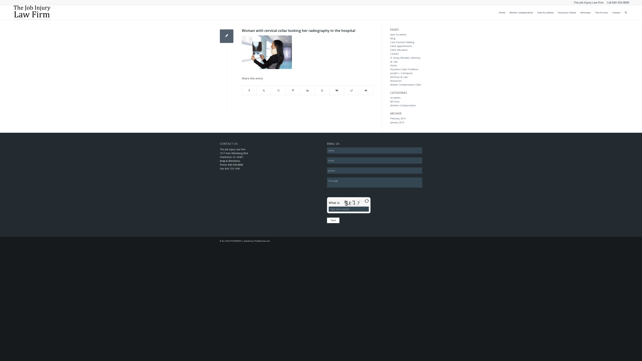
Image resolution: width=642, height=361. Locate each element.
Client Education (399, 49)
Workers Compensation (403, 105)
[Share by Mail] (366, 90)
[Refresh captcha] (367, 201)
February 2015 (398, 118)
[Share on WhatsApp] (278, 90)
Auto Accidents (398, 34)
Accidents (395, 97)
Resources (396, 80)
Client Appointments (401, 46)
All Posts (395, 101)
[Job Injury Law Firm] (32, 12)
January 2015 (397, 122)
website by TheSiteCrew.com (257, 241)
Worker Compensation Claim (405, 84)
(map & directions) (230, 160)
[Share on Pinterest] (293, 90)
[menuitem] (502, 12)
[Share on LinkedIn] (307, 90)
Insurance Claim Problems (404, 69)
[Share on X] (264, 90)
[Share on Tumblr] (322, 90)
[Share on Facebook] (249, 90)
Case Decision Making (402, 42)
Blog (392, 38)
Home (393, 65)
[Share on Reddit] (351, 90)
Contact (394, 53)
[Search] (626, 12)
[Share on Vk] (337, 90)
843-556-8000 (620, 2)
